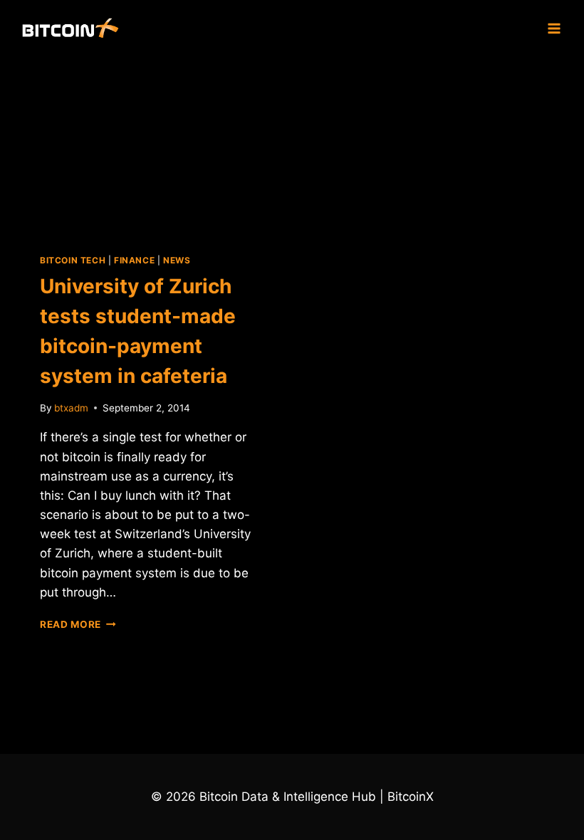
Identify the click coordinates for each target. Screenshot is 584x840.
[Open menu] (554, 28)
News (176, 260)
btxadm (71, 408)
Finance (134, 260)
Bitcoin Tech (72, 260)
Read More (78, 624)
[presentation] (147, 144)
